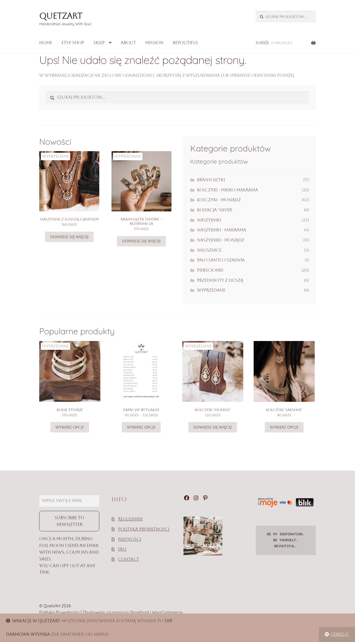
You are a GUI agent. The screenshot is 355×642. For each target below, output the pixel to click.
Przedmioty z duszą (220, 280)
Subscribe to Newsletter (69, 521)
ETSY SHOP (73, 42)
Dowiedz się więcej (69, 237)
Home (45, 42)
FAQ (122, 549)
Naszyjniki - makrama (221, 230)
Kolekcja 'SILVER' (215, 210)
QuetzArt (60, 16)
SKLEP (99, 42)
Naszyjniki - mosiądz (220, 240)
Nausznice (209, 250)
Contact (128, 559)
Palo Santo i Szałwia (221, 260)
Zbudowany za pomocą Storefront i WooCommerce (132, 612)
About (128, 42)
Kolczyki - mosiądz (219, 199)
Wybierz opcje (69, 427)
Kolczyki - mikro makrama (227, 190)
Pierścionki (210, 270)
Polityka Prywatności (143, 529)
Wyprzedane (211, 290)
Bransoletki (211, 179)
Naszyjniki (209, 220)
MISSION (154, 42)
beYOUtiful (185, 42)
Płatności (129, 539)
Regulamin (130, 519)
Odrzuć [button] (339, 634)
